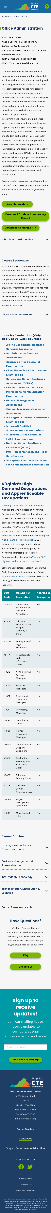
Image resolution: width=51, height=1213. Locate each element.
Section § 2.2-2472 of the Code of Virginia (23, 505)
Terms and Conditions (25, 1190)
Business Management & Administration (17, 863)
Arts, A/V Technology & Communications (16, 847)
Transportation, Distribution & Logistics (21, 890)
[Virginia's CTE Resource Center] (25, 1082)
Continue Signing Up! (26, 1059)
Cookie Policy (26, 1184)
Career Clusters (25, 1129)
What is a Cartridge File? (17, 239)
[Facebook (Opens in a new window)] (21, 1167)
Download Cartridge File (21, 227)
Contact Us (26, 966)
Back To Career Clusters (17, 16)
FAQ (25, 955)
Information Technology (17, 877)
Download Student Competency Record (25, 216)
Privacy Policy (25, 1178)
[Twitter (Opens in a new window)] (30, 1167)
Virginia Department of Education (25, 1148)
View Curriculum (17, 204)
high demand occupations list (17, 539)
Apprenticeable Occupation (16, 576)
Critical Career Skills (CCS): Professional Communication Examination (25, 392)
